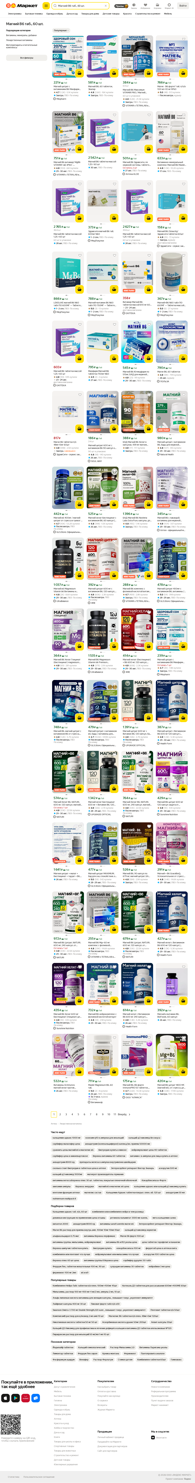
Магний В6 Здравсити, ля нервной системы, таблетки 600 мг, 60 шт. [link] (137, 163)
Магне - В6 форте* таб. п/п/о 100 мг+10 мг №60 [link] (171, 87)
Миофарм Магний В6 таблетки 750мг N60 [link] (98, 372)
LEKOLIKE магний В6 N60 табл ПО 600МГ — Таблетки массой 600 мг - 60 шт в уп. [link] (68, 304)
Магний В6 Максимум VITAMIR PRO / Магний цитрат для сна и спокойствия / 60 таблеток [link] (136, 91)
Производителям (159, 1396)
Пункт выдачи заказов (162, 1400)
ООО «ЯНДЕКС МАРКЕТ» (179, 1475)
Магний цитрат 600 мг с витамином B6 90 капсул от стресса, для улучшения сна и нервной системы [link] (102, 446)
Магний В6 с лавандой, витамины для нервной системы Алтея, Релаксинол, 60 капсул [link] (171, 519)
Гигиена (58, 1400)
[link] (66, 1137)
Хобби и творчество (64, 1428)
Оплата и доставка (107, 1391)
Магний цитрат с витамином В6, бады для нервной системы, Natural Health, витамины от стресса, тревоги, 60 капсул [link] (171, 443)
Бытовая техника (62, 1396)
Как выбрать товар (107, 1387)
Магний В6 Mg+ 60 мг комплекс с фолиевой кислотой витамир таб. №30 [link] (102, 944)
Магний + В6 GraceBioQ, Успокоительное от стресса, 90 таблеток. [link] (171, 875)
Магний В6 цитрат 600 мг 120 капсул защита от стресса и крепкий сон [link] (170, 803)
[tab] (14, 14)
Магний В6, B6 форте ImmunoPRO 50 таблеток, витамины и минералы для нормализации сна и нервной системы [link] (136, 1086)
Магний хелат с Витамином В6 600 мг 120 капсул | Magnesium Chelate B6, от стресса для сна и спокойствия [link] (170, 944)
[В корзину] (79, 73)
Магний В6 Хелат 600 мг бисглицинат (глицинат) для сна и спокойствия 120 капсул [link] (67, 1015)
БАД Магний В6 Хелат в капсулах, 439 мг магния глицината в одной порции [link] (136, 443)
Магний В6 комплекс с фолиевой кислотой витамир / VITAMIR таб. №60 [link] (137, 590)
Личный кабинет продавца (111, 1437)
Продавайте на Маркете (109, 1442)
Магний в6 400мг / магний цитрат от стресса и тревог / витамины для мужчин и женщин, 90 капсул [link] (68, 519)
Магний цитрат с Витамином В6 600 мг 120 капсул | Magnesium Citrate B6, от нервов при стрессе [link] (171, 732)
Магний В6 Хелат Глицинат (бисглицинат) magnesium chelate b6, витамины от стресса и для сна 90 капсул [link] (67, 661)
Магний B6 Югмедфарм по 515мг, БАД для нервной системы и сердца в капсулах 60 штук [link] (137, 373)
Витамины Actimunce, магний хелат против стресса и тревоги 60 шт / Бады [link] (67, 1086)
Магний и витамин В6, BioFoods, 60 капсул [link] (168, 1015)
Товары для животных (65, 1451)
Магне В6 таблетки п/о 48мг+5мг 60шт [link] (65, 443)
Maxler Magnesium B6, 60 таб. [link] (100, 1086)
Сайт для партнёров (107, 1451)
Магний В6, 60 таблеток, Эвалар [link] (100, 87)
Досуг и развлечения (64, 1387)
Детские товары (62, 1460)
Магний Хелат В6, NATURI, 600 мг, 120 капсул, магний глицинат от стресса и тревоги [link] (67, 803)
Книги (57, 1437)
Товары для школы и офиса (67, 1441)
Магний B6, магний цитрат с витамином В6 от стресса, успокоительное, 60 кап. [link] (67, 732)
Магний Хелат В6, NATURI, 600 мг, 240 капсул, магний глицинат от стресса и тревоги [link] (136, 803)
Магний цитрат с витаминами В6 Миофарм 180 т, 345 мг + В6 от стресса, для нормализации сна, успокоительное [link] (171, 661)
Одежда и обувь (62, 1409)
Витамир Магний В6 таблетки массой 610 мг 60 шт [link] (136, 303)
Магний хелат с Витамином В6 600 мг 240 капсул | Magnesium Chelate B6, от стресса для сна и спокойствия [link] (136, 1015)
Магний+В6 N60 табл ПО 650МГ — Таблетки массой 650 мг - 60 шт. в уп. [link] (170, 304)
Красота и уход (61, 1423)
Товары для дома (62, 1414)
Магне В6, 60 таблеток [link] (168, 371)
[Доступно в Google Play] (15, 1402)
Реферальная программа (163, 1391)
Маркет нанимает (160, 1405)
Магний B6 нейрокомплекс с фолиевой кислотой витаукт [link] (102, 1015)
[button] (61, 30)
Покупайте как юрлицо (109, 1396)
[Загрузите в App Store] (5, 1402)
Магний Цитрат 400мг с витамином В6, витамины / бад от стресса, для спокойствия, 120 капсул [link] (170, 590)
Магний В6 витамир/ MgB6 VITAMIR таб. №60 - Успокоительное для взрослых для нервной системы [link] (67, 163)
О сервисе (103, 1400)
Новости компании (160, 1387)
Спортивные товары (64, 1446)
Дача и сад (59, 1432)
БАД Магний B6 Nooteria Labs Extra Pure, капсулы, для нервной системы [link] (137, 519)
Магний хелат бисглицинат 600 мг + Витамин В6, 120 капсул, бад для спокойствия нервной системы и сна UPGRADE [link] (102, 803)
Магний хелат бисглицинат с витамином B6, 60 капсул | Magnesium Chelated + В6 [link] (102, 519)
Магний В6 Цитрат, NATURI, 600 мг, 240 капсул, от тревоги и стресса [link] (67, 944)
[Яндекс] (187, 1479)
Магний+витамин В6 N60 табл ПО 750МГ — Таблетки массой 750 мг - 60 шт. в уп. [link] (102, 304)
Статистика (13, 1477)
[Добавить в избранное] (80, 39)
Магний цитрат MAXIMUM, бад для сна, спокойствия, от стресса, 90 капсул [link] (102, 875)
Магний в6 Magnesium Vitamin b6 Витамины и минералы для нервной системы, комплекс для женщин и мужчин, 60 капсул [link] (65, 590)
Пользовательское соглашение (39, 1477)
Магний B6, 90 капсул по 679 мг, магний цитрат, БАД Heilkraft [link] (136, 875)
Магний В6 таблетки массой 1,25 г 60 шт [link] (102, 163)
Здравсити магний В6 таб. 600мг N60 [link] (101, 232)
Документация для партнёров (112, 1446)
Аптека (57, 1419)
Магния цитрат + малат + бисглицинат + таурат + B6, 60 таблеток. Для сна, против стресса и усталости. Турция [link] (68, 875)
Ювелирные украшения (66, 1464)
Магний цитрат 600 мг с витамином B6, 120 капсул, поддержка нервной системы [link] (101, 590)
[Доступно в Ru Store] (35, 1402)
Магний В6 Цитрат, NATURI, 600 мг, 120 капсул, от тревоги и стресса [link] (136, 944)
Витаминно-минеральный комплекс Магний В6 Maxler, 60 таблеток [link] (171, 163)
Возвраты (102, 1405)
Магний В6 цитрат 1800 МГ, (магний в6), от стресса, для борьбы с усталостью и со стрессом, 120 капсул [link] (171, 1086)
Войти (183, 5)
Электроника (60, 1405)
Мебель (58, 1391)
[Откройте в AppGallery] (25, 1402)
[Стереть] (106, 6)
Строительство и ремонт (66, 1455)
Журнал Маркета (106, 1409)
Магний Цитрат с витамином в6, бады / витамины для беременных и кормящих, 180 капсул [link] (102, 732)
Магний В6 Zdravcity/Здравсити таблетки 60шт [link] (170, 232)
